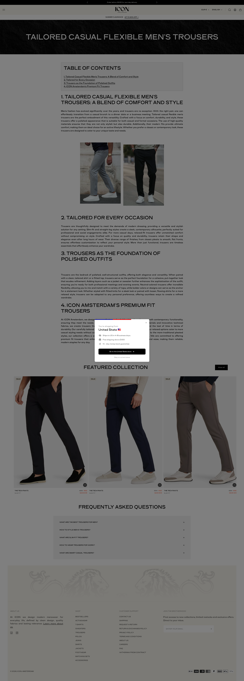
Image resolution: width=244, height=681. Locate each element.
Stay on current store (122, 357)
